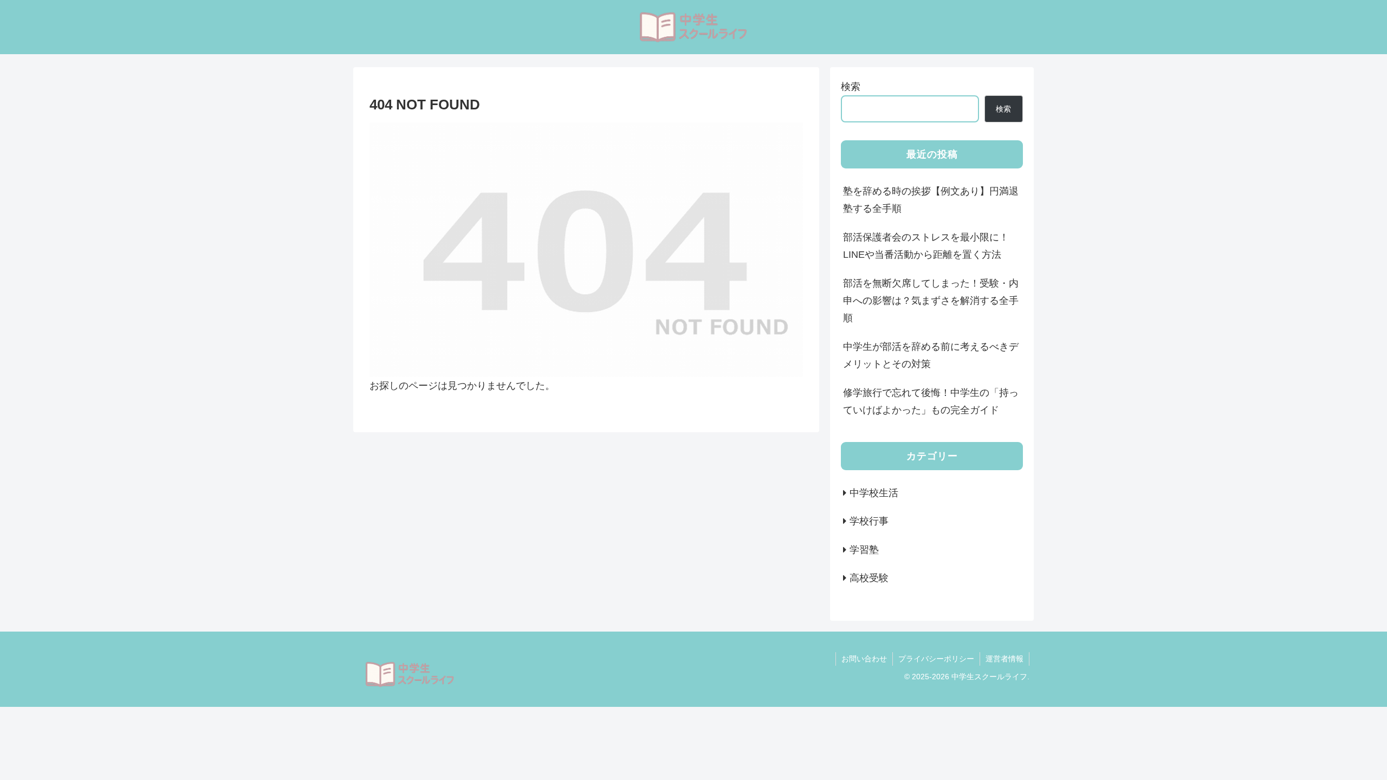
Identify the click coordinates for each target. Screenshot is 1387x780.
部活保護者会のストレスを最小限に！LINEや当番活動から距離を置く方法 (926, 246)
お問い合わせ (864, 658)
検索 (850, 86)
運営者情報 (1004, 658)
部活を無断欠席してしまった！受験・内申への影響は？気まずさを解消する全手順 (931, 301)
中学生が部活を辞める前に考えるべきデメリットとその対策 (931, 355)
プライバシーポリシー (936, 658)
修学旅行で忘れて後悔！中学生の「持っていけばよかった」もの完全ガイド (931, 401)
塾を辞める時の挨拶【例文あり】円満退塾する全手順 (931, 200)
